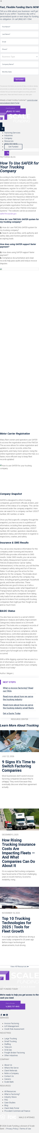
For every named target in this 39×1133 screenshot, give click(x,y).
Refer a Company (11, 1073)
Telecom (8, 1047)
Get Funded (19, 79)
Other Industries (11, 1055)
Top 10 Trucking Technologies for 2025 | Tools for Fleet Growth (16, 925)
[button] (19, 1)
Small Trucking (10, 1041)
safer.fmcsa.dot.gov (8, 214)
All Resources (10, 1091)
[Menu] (1, 124)
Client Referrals (10, 1070)
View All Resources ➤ (19, 966)
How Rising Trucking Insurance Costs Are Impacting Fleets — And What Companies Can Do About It (18, 853)
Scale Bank (9, 1082)
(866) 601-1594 (24, 19)
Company (8, 138)
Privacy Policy (12, 1129)
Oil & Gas (8, 1050)
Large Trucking (10, 1038)
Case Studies (9, 1102)
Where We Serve (11, 1068)
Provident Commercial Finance (17, 1111)
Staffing (7, 1044)
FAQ (6, 1100)
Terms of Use (25, 1129)
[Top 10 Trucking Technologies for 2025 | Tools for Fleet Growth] (19, 897)
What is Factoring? (12, 1094)
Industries (8, 135)
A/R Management (11, 1026)
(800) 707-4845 (10, 144)
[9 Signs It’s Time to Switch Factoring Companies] (19, 741)
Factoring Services (12, 133)
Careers (7, 1079)
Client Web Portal (11, 1108)
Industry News (10, 1097)
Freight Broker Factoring (14, 1052)
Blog (6, 1105)
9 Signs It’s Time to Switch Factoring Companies (18, 766)
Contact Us (9, 1076)
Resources (8, 141)
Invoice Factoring (11, 1023)
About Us (8, 1065)
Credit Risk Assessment (14, 1029)
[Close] (2, 129)
